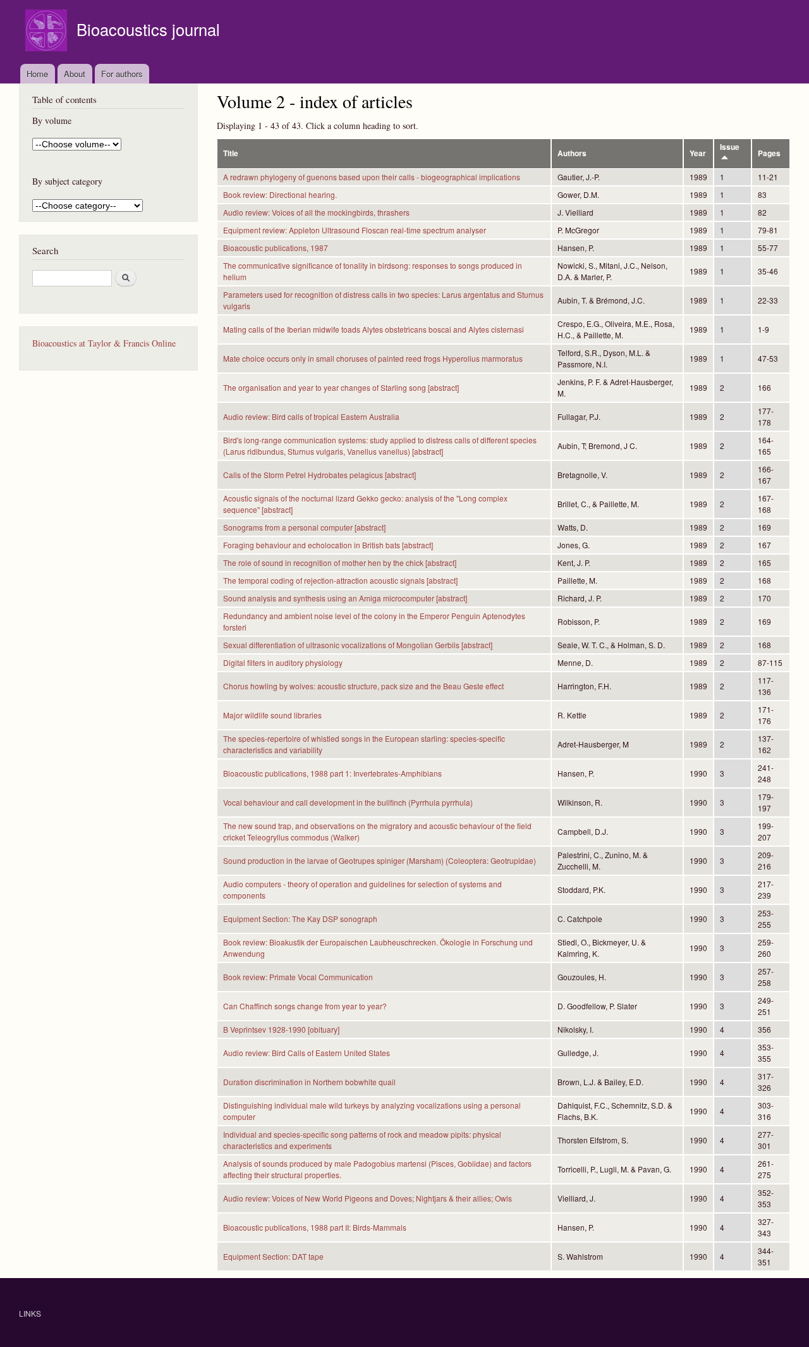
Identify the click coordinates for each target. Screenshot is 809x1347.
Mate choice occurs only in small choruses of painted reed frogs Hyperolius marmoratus (373, 358)
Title (230, 153)
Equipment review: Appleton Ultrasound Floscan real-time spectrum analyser (354, 230)
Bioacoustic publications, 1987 (275, 247)
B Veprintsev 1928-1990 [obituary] (281, 1029)
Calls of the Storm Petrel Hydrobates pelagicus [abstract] (319, 474)
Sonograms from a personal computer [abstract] (304, 527)
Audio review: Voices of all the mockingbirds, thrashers (316, 212)
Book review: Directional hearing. (280, 194)
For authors (122, 74)
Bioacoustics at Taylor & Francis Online (104, 343)
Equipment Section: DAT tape (273, 1256)
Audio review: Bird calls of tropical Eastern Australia (311, 416)
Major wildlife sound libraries (272, 715)
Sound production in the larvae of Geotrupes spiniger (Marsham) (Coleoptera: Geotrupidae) (379, 860)
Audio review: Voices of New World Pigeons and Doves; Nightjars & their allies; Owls (367, 1198)
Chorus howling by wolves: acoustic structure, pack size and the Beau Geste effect (363, 685)
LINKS (30, 1313)
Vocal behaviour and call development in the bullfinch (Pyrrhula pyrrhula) (348, 802)
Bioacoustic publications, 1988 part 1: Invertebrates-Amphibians (332, 773)
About (74, 74)
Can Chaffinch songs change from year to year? (305, 1005)
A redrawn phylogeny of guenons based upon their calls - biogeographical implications (371, 176)
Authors (572, 153)
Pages (769, 153)
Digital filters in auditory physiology (283, 662)
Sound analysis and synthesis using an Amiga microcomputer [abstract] (345, 598)
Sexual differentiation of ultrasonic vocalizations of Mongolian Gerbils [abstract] (357, 644)
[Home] (47, 32)
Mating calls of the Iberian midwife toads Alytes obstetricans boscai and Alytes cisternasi (373, 329)
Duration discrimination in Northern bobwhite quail (309, 1081)
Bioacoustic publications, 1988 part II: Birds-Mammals (314, 1227)
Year (698, 153)
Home (37, 74)
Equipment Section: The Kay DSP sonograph (300, 918)
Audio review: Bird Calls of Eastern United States (306, 1052)
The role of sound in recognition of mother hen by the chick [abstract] (339, 562)
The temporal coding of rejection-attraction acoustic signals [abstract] (340, 580)
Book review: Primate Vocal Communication (298, 976)
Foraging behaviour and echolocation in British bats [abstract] (328, 544)
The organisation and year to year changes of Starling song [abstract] (341, 387)
